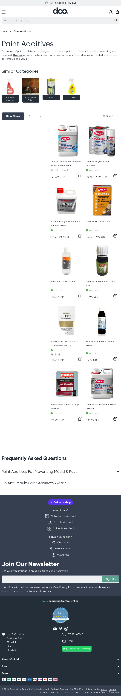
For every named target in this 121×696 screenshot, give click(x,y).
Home (5, 31)
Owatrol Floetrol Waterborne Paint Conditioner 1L (65, 163)
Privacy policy (93, 689)
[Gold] (52, 354)
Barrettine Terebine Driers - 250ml (100, 343)
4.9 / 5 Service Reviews (62, 2)
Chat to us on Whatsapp (80, 649)
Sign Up (110, 579)
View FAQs (63, 554)
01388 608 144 (63, 548)
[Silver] (55, 354)
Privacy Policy (104, 690)
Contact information (50, 692)
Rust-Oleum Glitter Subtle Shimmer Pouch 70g (64, 343)
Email (71, 640)
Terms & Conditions (114, 690)
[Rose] (59, 354)
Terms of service (91, 692)
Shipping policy (72, 692)
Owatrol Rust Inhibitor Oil (99, 221)
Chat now (63, 542)
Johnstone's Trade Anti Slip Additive (64, 406)
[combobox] (60, 20)
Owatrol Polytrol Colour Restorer (98, 163)
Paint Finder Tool (63, 522)
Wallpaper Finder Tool (63, 515)
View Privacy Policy (64, 587)
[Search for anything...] (115, 20)
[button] (5, 11)
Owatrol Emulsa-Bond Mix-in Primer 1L (101, 406)
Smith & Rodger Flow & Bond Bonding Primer (65, 223)
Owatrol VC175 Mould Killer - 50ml (100, 283)
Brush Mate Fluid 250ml (62, 281)
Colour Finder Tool (63, 528)
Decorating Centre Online (23, 689)
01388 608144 (75, 634)
